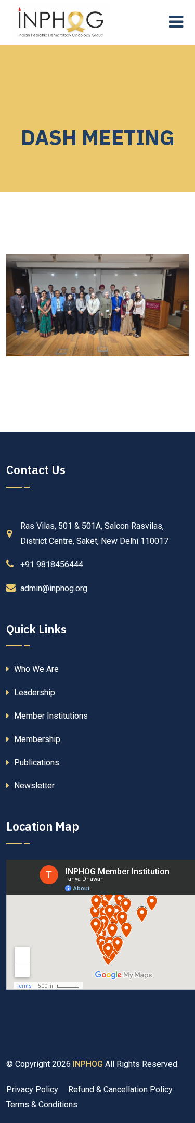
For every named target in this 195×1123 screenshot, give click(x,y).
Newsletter (33, 785)
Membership (36, 739)
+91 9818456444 (51, 564)
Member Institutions (50, 716)
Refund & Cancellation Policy (120, 1089)
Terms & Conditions (41, 1104)
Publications (35, 763)
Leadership (33, 692)
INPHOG (88, 1064)
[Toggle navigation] (178, 22)
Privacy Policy (32, 1089)
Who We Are (35, 669)
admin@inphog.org (53, 588)
